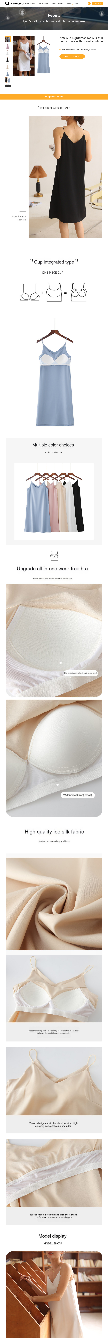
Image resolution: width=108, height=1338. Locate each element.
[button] (8, 86)
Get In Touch (97, 3)
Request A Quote (72, 56)
